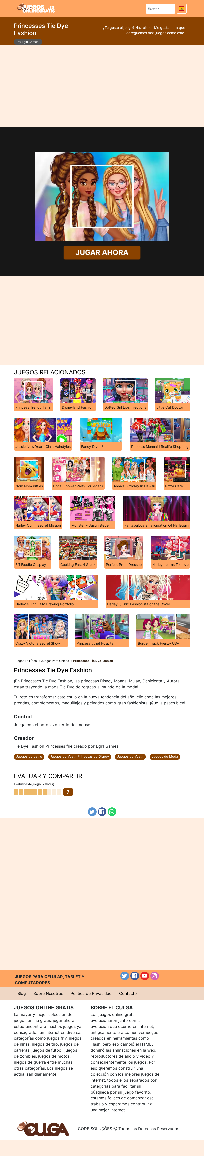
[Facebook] (102, 811)
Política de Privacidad (91, 993)
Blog (21, 993)
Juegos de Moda (165, 756)
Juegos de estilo (29, 756)
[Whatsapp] (112, 811)
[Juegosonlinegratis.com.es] (36, 8)
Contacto (128, 993)
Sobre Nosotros (48, 993)
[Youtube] (144, 976)
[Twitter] (92, 811)
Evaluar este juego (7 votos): (34, 784)
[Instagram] (154, 976)
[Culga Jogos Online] (43, 1128)
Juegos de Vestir (130, 756)
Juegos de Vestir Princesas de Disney (79, 756)
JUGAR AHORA (102, 252)
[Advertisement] (102, 86)
